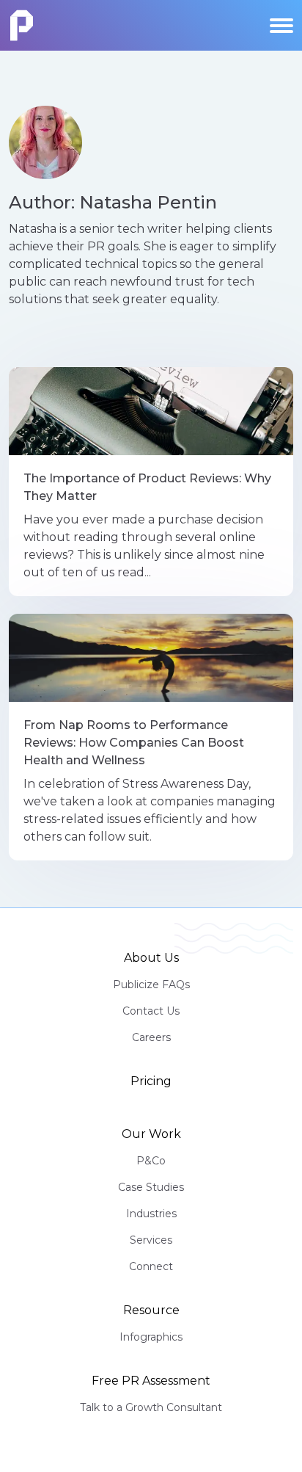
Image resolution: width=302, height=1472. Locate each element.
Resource (151, 1310)
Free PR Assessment (151, 1381)
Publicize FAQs (151, 984)
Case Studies (151, 1187)
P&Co (151, 1160)
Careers (151, 1037)
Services (151, 1240)
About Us (151, 958)
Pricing (151, 1081)
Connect (151, 1266)
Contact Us (151, 1011)
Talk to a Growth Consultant (151, 1407)
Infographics (151, 1337)
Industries (151, 1213)
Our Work (151, 1134)
